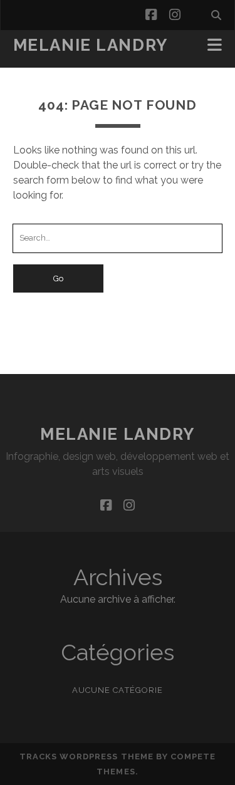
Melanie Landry (90, 45)
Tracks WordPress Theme (86, 756)
